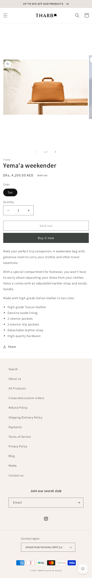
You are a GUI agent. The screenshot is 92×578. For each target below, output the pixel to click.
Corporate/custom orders (26, 398)
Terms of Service (20, 437)
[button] (5, 15)
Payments (15, 427)
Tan (10, 192)
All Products (17, 388)
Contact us (16, 475)
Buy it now (46, 238)
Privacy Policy (18, 446)
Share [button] (12, 347)
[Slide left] (36, 152)
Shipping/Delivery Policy (25, 417)
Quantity (8, 202)
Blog (12, 456)
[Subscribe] (78, 503)
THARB (40, 570)
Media (13, 465)
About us (15, 379)
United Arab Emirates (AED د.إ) (43, 547)
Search (13, 369)
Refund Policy (18, 407)
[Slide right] (55, 152)
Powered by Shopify (53, 570)
